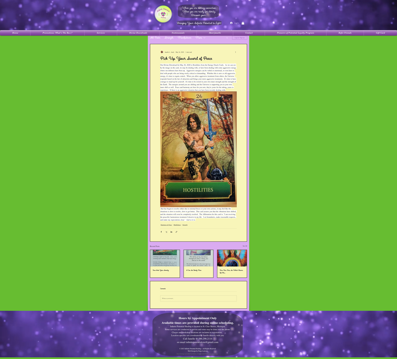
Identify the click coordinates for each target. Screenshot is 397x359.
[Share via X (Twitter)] (166, 232)
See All (245, 246)
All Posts (155, 37)
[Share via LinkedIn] (171, 232)
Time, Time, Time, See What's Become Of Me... (231, 271)
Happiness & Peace (166, 225)
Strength (169, 37)
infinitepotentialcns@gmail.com (202, 342)
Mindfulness (184, 37)
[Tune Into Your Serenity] (165, 258)
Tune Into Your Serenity (161, 270)
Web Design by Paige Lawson (198, 351)
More (199, 37)
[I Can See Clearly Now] (198, 258)
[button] (243, 22)
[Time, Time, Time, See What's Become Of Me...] (232, 258)
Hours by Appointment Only (198, 318)
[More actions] (235, 52)
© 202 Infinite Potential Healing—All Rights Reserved (197, 348)
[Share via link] (176, 232)
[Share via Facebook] (161, 232)
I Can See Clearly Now (193, 270)
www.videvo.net (213, 354)
